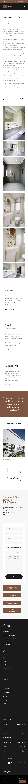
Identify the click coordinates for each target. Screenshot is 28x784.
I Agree (22, 781)
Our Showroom (7, 692)
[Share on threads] (15, 98)
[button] (3, 1)
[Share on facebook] (11, 98)
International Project (7, 459)
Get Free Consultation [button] (12, 610)
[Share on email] (14, 100)
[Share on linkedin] (19, 98)
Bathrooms (6, 685)
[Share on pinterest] (17, 98)
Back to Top (22, 762)
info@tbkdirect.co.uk (8, 665)
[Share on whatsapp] (21, 98)
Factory (5, 700)
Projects (5, 696)
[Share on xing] (12, 100)
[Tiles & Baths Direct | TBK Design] (7, 6)
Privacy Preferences (5, 781)
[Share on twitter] (13, 98)
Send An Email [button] (13, 603)
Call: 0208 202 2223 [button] (13, 588)
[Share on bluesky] (23, 98)
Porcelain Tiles (7, 688)
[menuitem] (3, 1)
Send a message (7, 668)
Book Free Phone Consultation (19, 1)
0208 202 (6, 657)
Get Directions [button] (12, 595)
